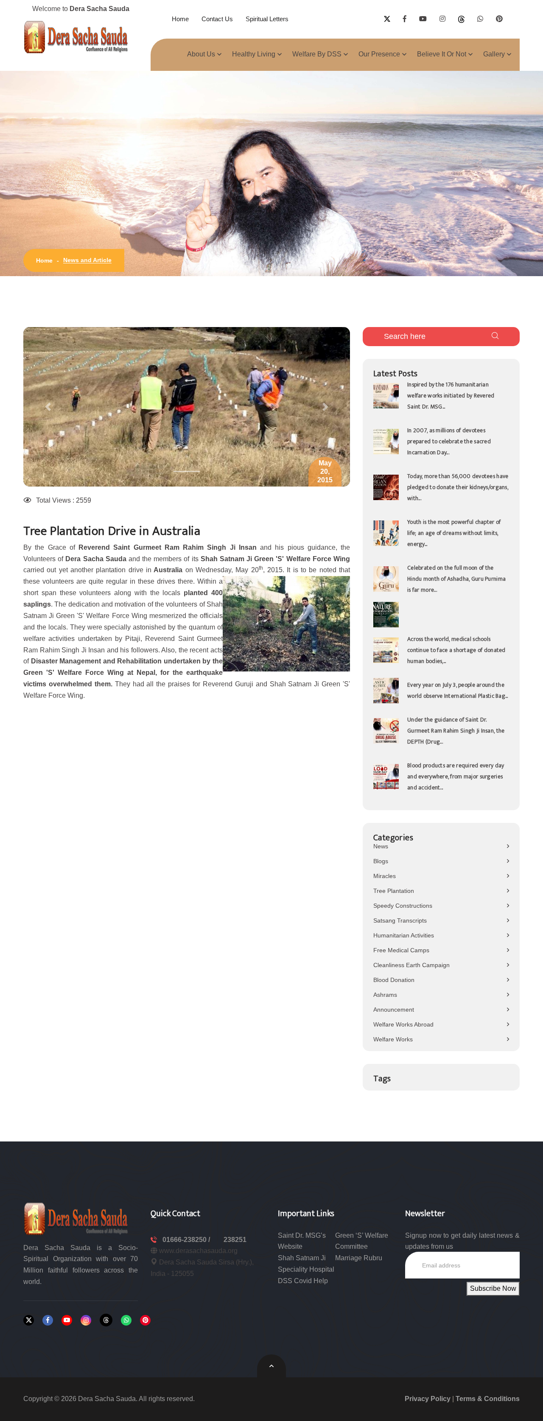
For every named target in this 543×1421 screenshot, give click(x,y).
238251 (235, 1239)
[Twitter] (28, 1320)
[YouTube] (67, 1320)
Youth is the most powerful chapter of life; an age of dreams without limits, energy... (454, 533)
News (380, 846)
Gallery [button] (494, 54)
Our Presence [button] (379, 54)
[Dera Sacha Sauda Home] (76, 37)
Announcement (393, 1009)
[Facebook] (47, 1320)
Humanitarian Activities (403, 935)
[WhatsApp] (126, 1320)
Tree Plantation (393, 890)
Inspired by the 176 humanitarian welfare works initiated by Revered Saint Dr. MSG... (451, 395)
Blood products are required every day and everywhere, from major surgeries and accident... (455, 776)
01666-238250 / (187, 1239)
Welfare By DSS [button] (316, 54)
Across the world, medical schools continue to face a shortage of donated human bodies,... (456, 650)
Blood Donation (393, 979)
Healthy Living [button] (253, 54)
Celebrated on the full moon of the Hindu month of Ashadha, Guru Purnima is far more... (456, 579)
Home (180, 18)
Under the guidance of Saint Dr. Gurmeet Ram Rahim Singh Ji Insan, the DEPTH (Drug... (455, 731)
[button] (48, 407)
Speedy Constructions (402, 905)
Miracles (384, 876)
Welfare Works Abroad (403, 1024)
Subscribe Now (493, 1288)
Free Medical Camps (401, 950)
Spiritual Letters (267, 18)
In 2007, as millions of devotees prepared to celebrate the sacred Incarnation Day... (449, 441)
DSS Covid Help (303, 1280)
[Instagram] (86, 1320)
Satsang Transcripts (400, 920)
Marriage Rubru (358, 1258)
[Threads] (106, 1320)
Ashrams (385, 994)
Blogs (380, 861)
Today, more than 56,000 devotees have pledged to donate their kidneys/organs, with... (457, 487)
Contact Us (217, 18)
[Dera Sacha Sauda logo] (76, 1218)
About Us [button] (201, 54)
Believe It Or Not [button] (441, 54)
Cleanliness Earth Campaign (411, 965)
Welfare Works (393, 1039)
